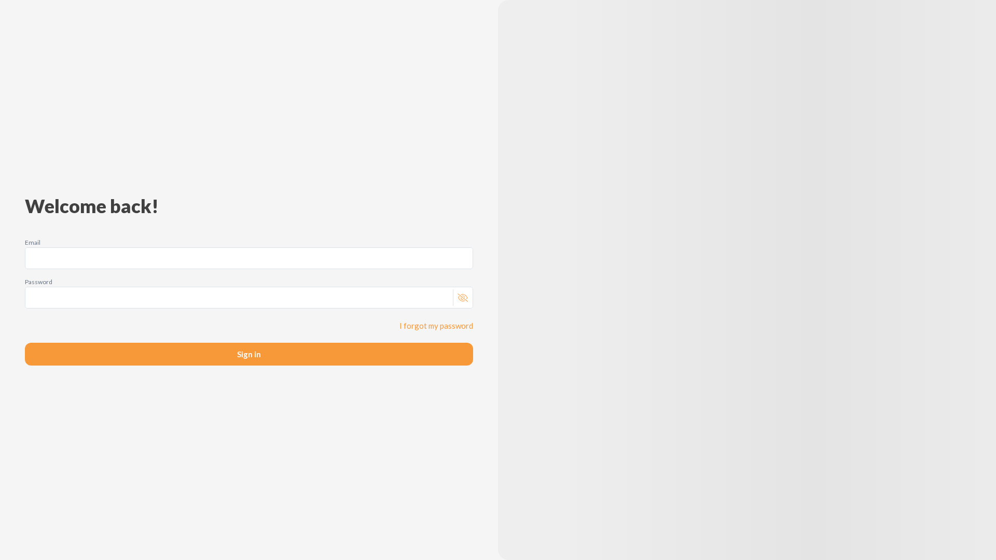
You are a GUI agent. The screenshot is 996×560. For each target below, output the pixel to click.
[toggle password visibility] (462, 297)
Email (32, 242)
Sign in (249, 354)
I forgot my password (436, 325)
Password (38, 282)
